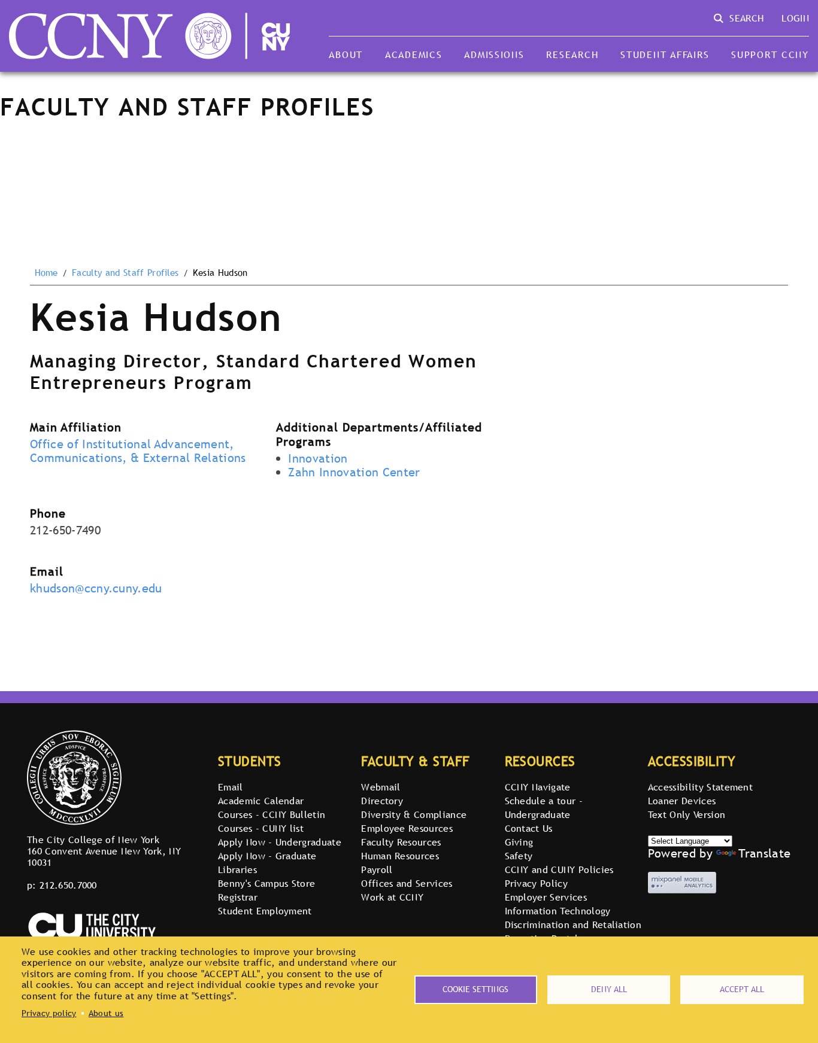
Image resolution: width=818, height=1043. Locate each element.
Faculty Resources (401, 842)
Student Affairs (664, 54)
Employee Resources (407, 828)
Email (230, 786)
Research (572, 54)
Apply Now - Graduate (267, 855)
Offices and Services (406, 883)
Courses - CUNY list (261, 828)
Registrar (237, 897)
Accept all (742, 989)
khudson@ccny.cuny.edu (96, 588)
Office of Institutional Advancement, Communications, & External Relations (138, 451)
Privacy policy (49, 1013)
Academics (414, 54)
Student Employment (265, 910)
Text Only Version (686, 814)
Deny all (609, 989)
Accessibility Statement (700, 786)
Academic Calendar (261, 800)
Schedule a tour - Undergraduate (544, 807)
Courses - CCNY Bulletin (271, 814)
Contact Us (529, 828)
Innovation (317, 458)
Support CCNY (770, 54)
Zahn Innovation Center (354, 472)
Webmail (380, 786)
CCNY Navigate (538, 786)
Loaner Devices (682, 800)
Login (795, 18)
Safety (519, 855)
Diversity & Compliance (413, 814)
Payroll (376, 869)
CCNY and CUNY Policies (559, 869)
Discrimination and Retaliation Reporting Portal (573, 931)
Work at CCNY (392, 897)
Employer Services (546, 897)
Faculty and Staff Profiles (125, 272)
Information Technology (558, 910)
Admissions (494, 54)
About (346, 54)
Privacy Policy (536, 883)
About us (106, 1013)
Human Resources (400, 855)
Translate (764, 853)
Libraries (237, 869)
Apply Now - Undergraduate (279, 842)
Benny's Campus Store (266, 883)
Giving (519, 842)
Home (46, 272)
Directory (382, 800)
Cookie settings (475, 989)
